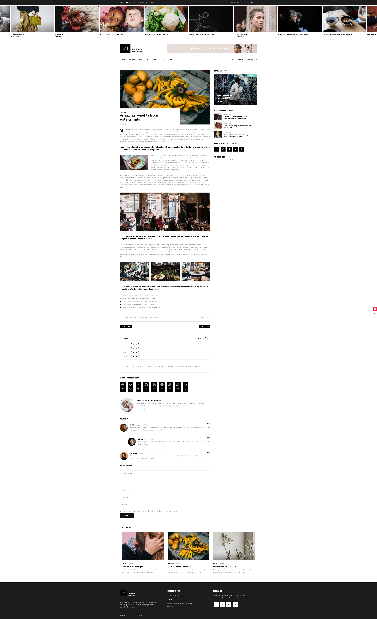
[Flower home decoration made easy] (234, 546)
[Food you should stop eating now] (77, 19)
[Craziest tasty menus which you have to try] (255, 19)
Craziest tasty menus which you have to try (249, 34)
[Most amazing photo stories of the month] (300, 19)
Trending (240, 60)
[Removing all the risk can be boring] (122, 19)
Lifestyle (252, 75)
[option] (32, 20)
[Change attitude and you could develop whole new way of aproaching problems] (143, 546)
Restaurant (153, 317)
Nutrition (123, 112)
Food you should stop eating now (67, 34)
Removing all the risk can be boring (112, 34)
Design (215, 563)
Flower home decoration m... (225, 566)
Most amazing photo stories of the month (293, 34)
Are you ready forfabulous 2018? (224, 97)
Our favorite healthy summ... (180, 566)
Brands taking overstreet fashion (151, 35)
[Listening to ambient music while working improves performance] (218, 116)
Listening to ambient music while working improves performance (235, 117)
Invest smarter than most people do (137, 2)
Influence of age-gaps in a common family (204, 34)
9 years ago (220, 101)
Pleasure (144, 317)
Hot (233, 60)
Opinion (124, 563)
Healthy (136, 317)
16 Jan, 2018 (123, 124)
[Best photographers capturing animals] (344, 19)
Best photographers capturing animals (336, 34)
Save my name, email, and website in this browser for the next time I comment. (149, 511)
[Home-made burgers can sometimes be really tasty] (218, 125)
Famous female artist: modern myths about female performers (237, 136)
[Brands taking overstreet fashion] (166, 19)
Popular (250, 60)
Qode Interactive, (129, 616)
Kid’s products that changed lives (22, 34)
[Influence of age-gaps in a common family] (211, 19)
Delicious (128, 317)
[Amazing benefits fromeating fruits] (127, 405)
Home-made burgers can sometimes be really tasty (238, 127)
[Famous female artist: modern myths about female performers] (218, 134)
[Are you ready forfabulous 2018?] (235, 89)
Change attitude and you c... (134, 566)
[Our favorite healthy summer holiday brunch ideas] (189, 546)
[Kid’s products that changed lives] (32, 19)
